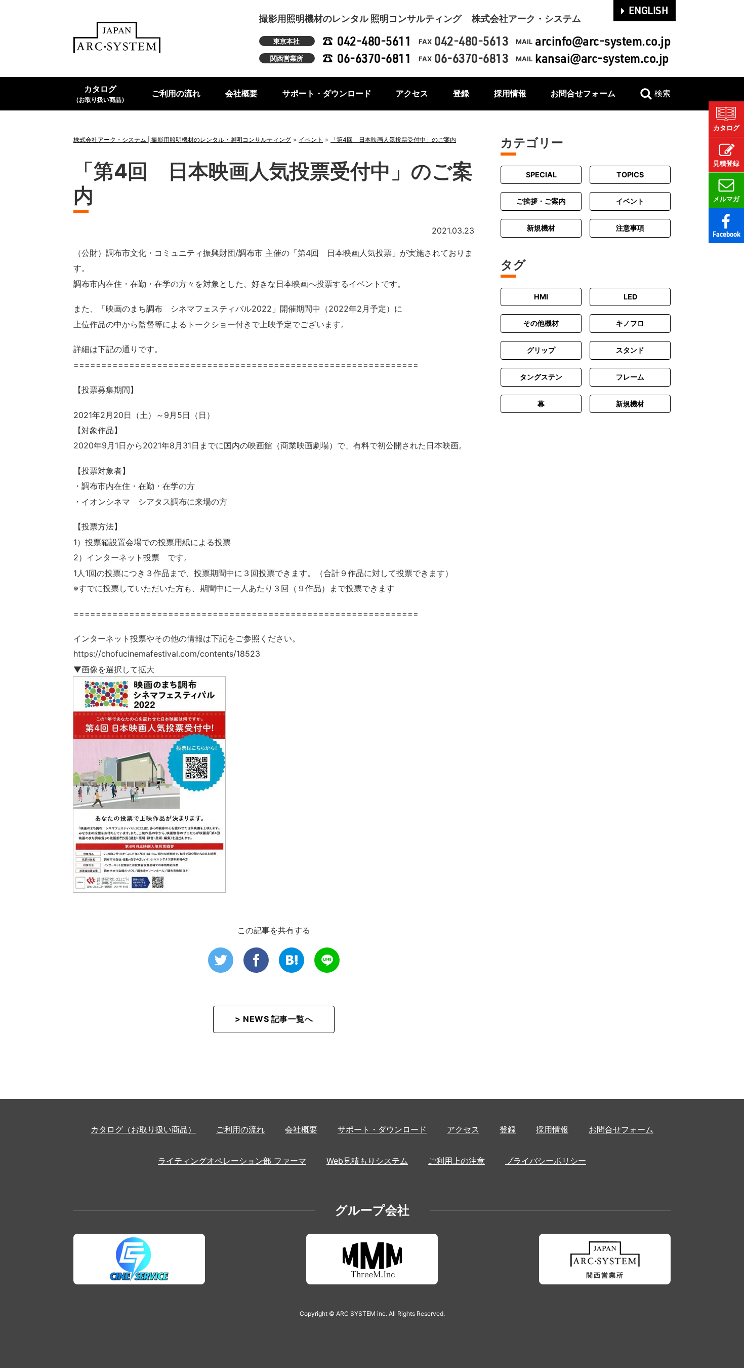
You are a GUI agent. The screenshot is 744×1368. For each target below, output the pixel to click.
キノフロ (630, 323)
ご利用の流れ (176, 93)
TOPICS (630, 174)
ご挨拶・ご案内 (541, 201)
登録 (461, 93)
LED (630, 296)
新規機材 (541, 227)
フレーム (630, 376)
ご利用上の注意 (456, 1161)
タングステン (541, 376)
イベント (630, 201)
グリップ (541, 350)
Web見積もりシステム (367, 1161)
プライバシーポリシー (545, 1161)
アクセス (412, 93)
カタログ (100, 93)
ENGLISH (649, 10)
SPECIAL (541, 174)
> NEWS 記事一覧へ (274, 1019)
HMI (541, 296)
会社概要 (241, 93)
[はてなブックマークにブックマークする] (291, 960)
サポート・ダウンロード (326, 93)
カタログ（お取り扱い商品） (143, 1129)
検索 (662, 93)
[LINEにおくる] (327, 960)
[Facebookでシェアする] (256, 960)
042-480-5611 (374, 41)
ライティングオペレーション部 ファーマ (232, 1161)
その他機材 (541, 323)
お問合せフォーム (583, 93)
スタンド (630, 350)
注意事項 (630, 227)
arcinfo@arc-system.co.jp (603, 41)
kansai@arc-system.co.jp (602, 58)
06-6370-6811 (374, 58)
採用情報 (510, 93)
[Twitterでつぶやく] (220, 960)
